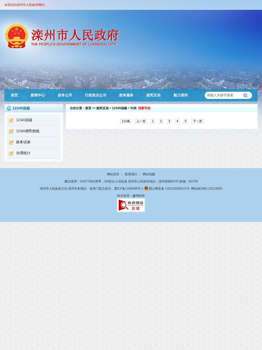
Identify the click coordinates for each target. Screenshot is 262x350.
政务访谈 (23, 142)
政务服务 (126, 95)
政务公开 (65, 95)
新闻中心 (38, 95)
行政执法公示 (95, 95)
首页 (14, 95)
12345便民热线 (27, 131)
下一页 (197, 121)
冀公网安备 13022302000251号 (169, 188)
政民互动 (153, 95)
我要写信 (144, 108)
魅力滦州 (180, 95)
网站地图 (149, 174)
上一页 (141, 121)
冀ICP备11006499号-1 (128, 188)
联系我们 (131, 174)
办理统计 (23, 153)
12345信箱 (24, 120)
